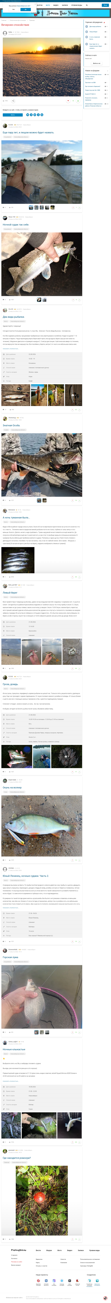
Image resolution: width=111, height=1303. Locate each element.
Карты (38, 1262)
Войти (13, 115)
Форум (39, 5)
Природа (6, 1162)
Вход (105, 5)
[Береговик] (5, 781)
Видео (55, 5)
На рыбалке (7, 137)
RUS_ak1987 (12, 585)
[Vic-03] (5, 310)
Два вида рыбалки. (95, 26)
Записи (65, 5)
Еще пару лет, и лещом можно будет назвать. (95, 46)
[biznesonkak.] (5, 950)
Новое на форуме (92, 71)
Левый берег (93, 32)
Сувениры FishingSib (86, 1266)
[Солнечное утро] (22, 67)
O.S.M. (10, 125)
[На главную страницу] (23, 1250)
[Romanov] (5, 511)
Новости (63, 1259)
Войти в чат (96, 63)
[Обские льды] (61, 67)
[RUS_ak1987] (5, 586)
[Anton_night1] (5, 1043)
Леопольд (12, 418)
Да (25, 9)
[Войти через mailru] (34, 114)
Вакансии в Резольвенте (97, 1285)
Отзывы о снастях (41, 1266)
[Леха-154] (5, 218)
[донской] (5, 1151)
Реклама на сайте (16, 1262)
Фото (48, 5)
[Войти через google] (41, 114)
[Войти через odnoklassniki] (31, 114)
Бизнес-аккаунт (16, 1265)
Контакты (14, 1258)
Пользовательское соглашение (90, 1259)
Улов (5, 792)
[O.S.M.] (5, 126)
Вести (5, 321)
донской (11, 1150)
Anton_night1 (13, 1042)
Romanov (11, 510)
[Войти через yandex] (38, 114)
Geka (10, 32)
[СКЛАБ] (5, 869)
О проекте (14, 1255)
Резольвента (89, 1286)
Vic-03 (10, 309)
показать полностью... (11, 349)
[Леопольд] (5, 419)
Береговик (12, 780)
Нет (13, 9)
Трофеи (6, 430)
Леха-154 (11, 217)
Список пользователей (87, 1262)
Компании (64, 1262)
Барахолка (39, 1259)
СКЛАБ (11, 868)
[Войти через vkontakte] (27, 114)
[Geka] (5, 33)
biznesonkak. (13, 949)
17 (5, 409)
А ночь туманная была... (94, 38)
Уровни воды (76, 5)
